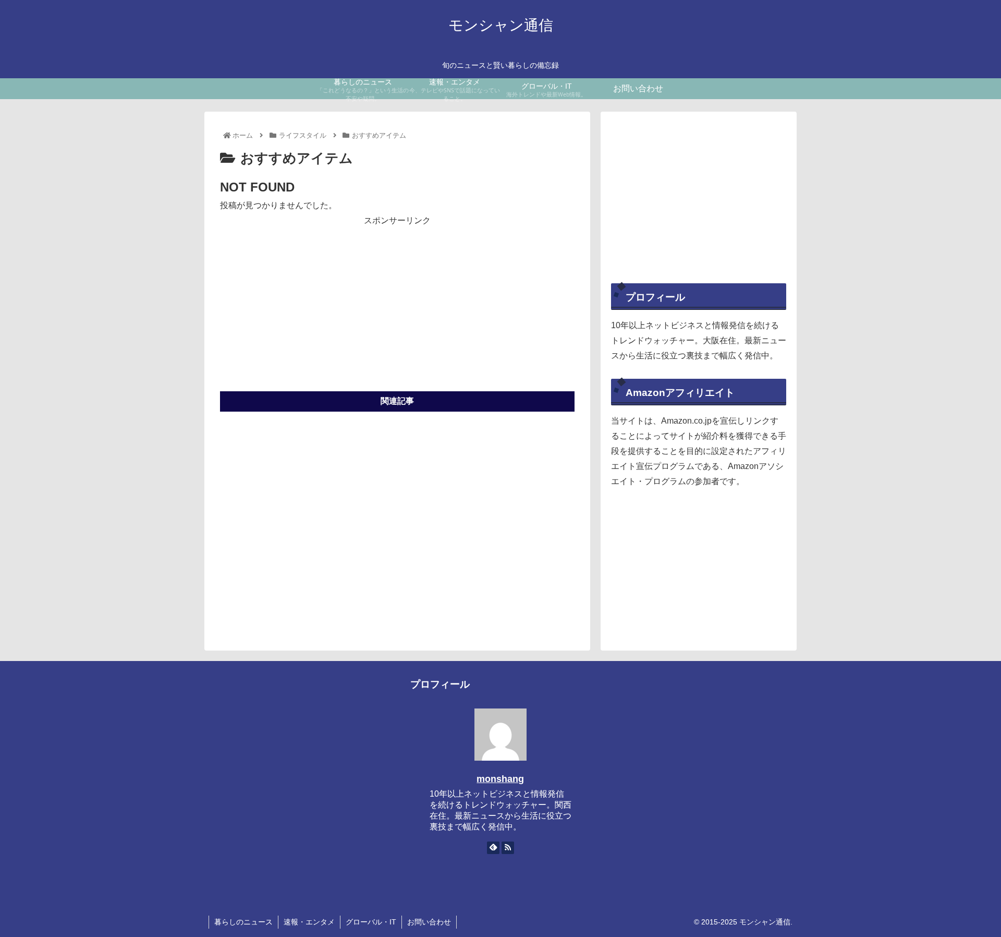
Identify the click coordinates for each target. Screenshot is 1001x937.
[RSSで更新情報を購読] (508, 848)
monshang (500, 779)
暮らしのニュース (243, 922)
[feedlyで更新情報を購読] (493, 848)
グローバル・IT (371, 922)
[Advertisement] (397, 302)
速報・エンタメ (309, 922)
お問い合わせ (429, 922)
